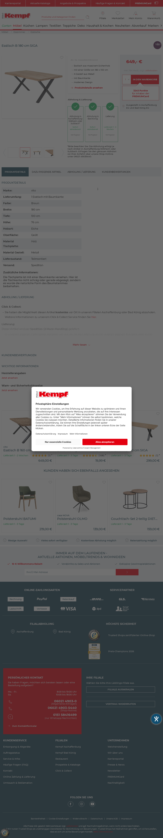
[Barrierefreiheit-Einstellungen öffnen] (156, 719)
